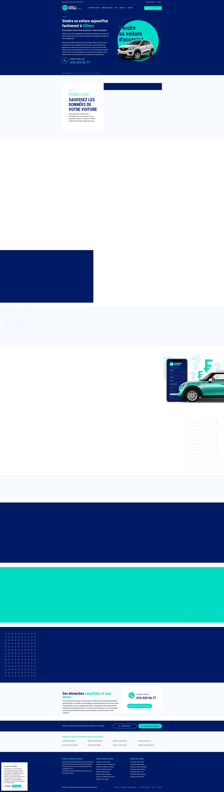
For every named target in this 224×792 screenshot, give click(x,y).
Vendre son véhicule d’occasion (105, 776)
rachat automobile (112, 703)
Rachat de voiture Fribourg (138, 774)
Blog (153, 787)
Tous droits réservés (144, 787)
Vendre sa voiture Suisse (103, 762)
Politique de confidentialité (128, 787)
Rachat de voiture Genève (137, 769)
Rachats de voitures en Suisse (105, 767)
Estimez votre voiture (102, 779)
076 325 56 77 (80, 62)
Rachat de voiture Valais (137, 764)
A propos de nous (150, 2)
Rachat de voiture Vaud (137, 762)
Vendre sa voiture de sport (104, 769)
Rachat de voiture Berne (137, 776)
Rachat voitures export (102, 772)
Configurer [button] (7, 786)
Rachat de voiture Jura (136, 772)
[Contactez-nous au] (131, 695)
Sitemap (159, 787)
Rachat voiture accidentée (103, 774)
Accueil (117, 787)
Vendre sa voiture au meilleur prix (105, 764)
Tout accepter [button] (16, 786)
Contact (159, 2)
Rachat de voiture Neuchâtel (138, 767)
